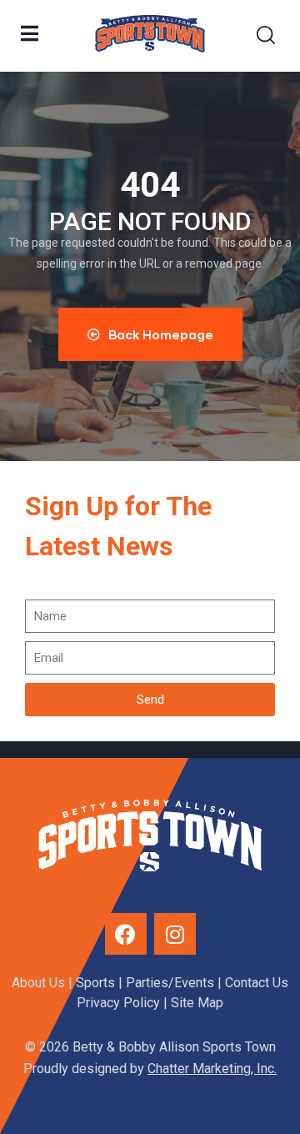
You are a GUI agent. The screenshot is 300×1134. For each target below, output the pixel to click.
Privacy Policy (118, 1003)
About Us (38, 983)
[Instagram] (175, 934)
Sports (95, 983)
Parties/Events (170, 983)
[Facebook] (126, 934)
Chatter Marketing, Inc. (212, 1068)
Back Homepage (160, 334)
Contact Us (256, 983)
